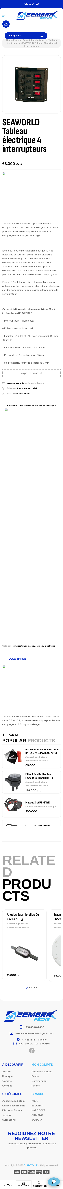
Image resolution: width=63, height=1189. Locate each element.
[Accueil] (8, 1183)
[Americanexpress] (31, 1172)
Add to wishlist (39, 934)
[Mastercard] (24, 1172)
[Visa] (17, 1172)
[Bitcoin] (46, 1172)
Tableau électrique (45, 645)
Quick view (39, 947)
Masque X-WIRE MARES (38, 802)
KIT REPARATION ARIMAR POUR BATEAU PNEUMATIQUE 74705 (42, 751)
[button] (27, 988)
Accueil (8, 1185)
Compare (39, 941)
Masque (52, 806)
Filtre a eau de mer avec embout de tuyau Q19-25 (39, 776)
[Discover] (39, 1172)
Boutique (23, 1185)
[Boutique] (23, 1183)
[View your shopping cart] (6, 24)
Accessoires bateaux (36, 760)
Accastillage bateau (33, 40)
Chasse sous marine (36, 806)
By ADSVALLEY (31, 1165)
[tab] (31, 659)
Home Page (12, 40)
